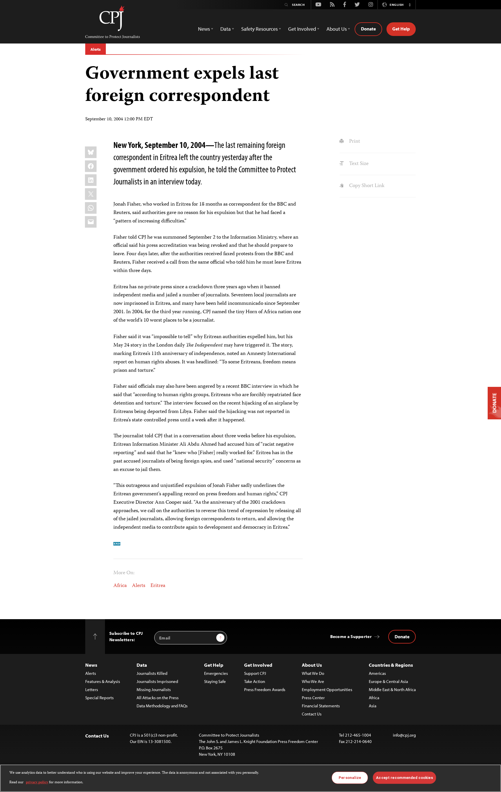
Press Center (313, 697)
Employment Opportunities (327, 689)
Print (354, 141)
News (91, 665)
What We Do (313, 673)
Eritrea (157, 585)
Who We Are (313, 681)
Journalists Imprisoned (157, 681)
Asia (372, 705)
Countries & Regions (391, 665)
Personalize (350, 777)
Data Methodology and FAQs (162, 705)
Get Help (401, 29)
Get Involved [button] (302, 29)
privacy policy (37, 782)
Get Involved (258, 665)
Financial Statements (321, 705)
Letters (91, 689)
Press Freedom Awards (264, 689)
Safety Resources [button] (259, 29)
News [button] (204, 29)
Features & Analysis (102, 681)
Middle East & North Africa (392, 689)
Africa (120, 585)
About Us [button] (336, 29)
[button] (409, 4)
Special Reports (99, 697)
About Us (312, 665)
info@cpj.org (404, 735)
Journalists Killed (152, 673)
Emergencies (216, 673)
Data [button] (225, 29)
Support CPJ (255, 673)
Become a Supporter (351, 636)
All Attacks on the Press (158, 697)
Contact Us (312, 714)
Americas (377, 673)
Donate (368, 29)
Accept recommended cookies (404, 777)
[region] (250, 778)
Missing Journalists (154, 689)
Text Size (358, 164)
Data (142, 665)
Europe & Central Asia (388, 681)
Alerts (95, 49)
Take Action (254, 681)
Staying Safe (215, 681)
